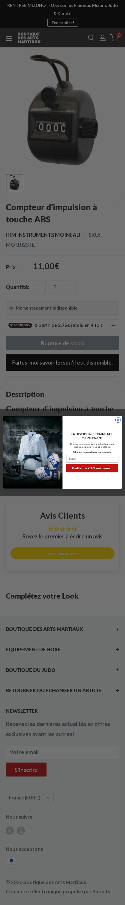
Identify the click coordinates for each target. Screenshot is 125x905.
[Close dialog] (118, 420)
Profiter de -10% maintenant (92, 468)
